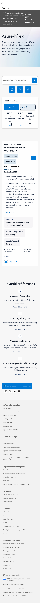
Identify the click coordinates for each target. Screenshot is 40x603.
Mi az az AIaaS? (7, 558)
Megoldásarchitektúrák (9, 477)
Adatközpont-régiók (8, 419)
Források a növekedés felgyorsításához (14, 473)
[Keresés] (34, 80)
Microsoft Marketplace (9, 498)
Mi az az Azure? (7, 408)
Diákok (5, 522)
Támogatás (6, 480)
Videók (5, 533)
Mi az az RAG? (7, 568)
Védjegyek (19, 592)
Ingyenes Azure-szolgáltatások (11, 447)
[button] (12, 89)
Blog (4, 515)
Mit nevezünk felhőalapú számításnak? (14, 543)
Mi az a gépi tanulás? (9, 551)
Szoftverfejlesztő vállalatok (10, 494)
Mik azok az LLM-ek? (8, 561)
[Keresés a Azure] (2, 3)
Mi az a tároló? (7, 565)
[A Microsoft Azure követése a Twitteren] (5, 391)
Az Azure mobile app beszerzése (19, 386)
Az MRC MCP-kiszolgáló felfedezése (29, 18)
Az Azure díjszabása (8, 443)
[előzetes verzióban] (20, 124)
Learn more (10, 212)
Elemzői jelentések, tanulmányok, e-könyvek (15, 530)
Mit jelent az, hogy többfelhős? (12, 547)
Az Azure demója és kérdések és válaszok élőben (17, 484)
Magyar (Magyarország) (13, 575)
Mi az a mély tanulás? (9, 554)
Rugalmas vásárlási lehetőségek (12, 450)
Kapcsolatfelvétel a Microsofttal (12, 589)
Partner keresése (7, 501)
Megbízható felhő (8, 422)
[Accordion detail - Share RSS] (11, 261)
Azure (4, 8)
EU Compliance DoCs (9, 596)
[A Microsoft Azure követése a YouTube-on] (19, 391)
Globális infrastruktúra (9, 415)
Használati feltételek (8, 592)
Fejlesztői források (8, 519)
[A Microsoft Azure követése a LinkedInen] (14, 391)
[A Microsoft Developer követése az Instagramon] (10, 391)
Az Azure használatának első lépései (13, 412)
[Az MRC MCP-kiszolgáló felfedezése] (28, 89)
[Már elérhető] (30, 122)
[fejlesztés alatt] (9, 124)
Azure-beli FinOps (8, 454)
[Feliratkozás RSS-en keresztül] (20, 89)
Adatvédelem (26, 589)
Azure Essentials (7, 426)
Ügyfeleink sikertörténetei (10, 429)
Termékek (5, 440)
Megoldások (6, 470)
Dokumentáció (7, 512)
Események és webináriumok (11, 526)
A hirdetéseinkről (28, 592)
